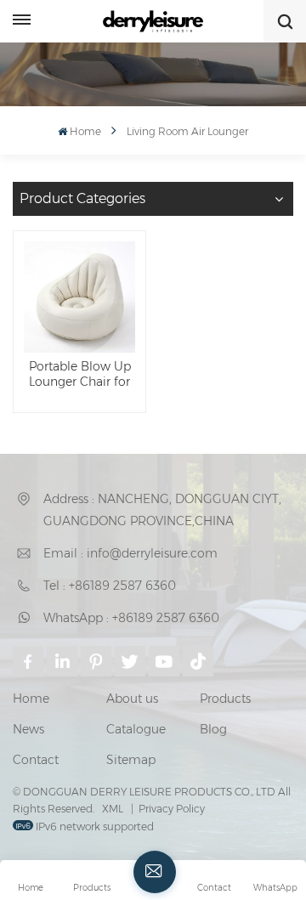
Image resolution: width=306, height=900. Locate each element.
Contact (36, 759)
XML (112, 808)
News (28, 729)
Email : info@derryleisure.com (130, 553)
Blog (213, 729)
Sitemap (131, 759)
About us (132, 698)
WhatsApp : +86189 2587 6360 (131, 617)
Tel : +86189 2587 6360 (109, 585)
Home (85, 131)
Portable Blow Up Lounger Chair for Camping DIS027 (80, 374)
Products (225, 698)
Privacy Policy (172, 808)
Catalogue (136, 729)
